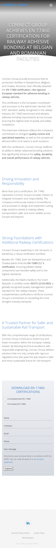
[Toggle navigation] (51, 5)
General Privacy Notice (20, 533)
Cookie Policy (39, 533)
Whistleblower (28, 538)
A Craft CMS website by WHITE (27, 544)
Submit (8, 468)
